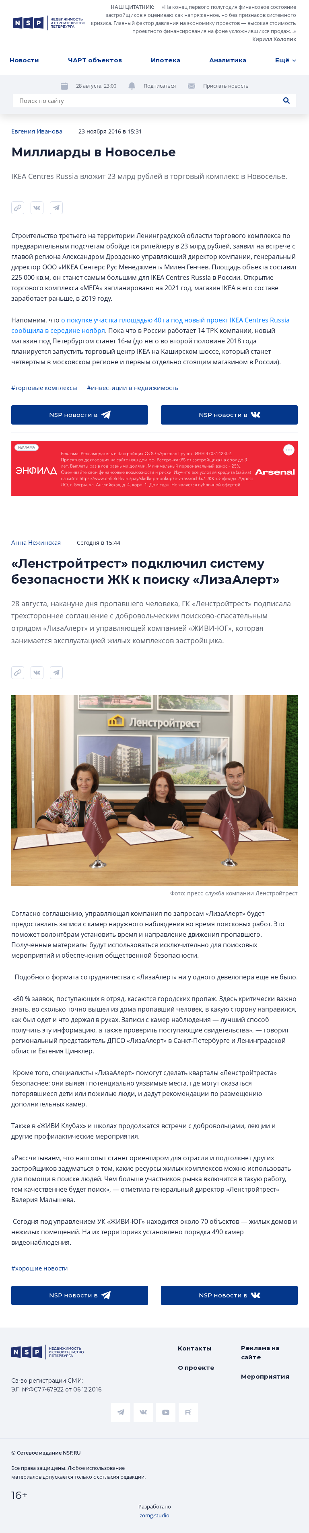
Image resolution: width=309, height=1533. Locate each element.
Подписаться (160, 85)
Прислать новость (226, 85)
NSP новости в (73, 415)
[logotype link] (49, 22)
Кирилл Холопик (274, 39)
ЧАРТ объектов (95, 60)
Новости (24, 60)
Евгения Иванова (36, 131)
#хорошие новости (39, 1268)
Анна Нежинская (36, 542)
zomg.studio (154, 1515)
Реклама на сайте (260, 1352)
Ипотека (165, 60)
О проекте (196, 1367)
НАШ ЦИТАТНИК (132, 6)
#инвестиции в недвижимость (132, 388)
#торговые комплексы (44, 388)
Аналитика (227, 60)
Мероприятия (265, 1376)
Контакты (195, 1348)
